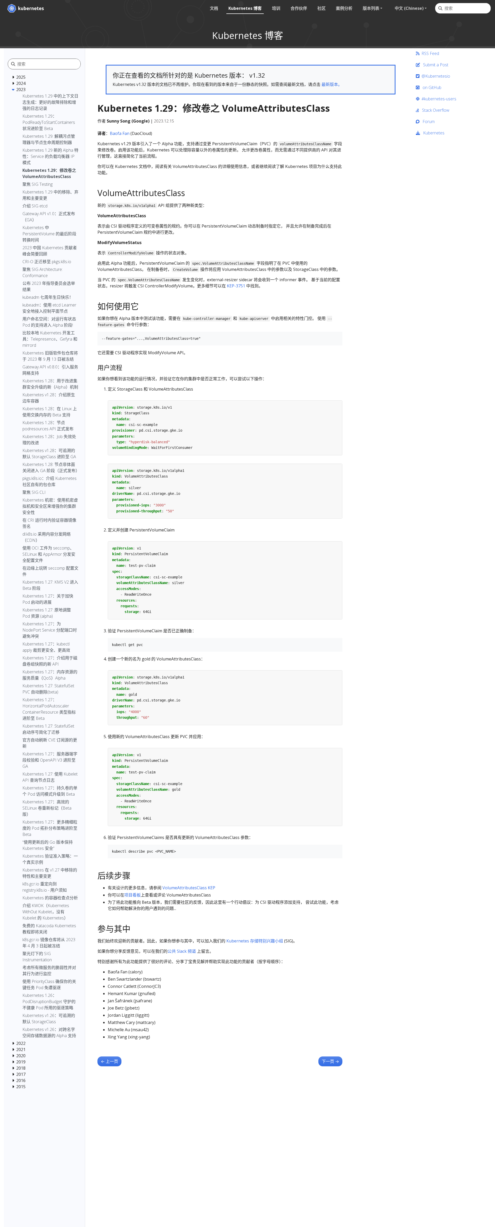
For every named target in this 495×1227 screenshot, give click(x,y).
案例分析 (344, 8)
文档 (214, 8)
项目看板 (132, 895)
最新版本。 (331, 84)
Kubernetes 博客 (245, 8)
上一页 (109, 1061)
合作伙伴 (299, 8)
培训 (276, 8)
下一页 (330, 1061)
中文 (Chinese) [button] (409, 8)
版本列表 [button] (371, 8)
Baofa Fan (119, 133)
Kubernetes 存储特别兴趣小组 (254, 941)
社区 (321, 8)
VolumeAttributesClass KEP (188, 888)
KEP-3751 (236, 286)
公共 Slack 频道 (182, 951)
